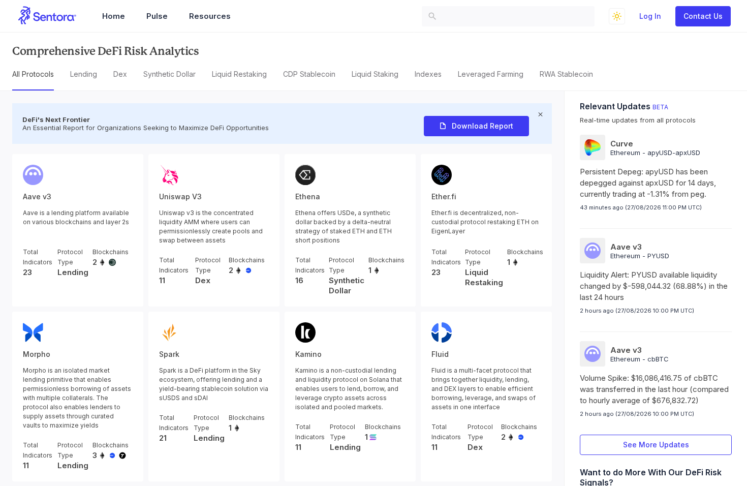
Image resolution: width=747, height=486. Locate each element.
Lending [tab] (83, 74)
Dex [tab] (120, 74)
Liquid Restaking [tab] (239, 74)
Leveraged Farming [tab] (490, 74)
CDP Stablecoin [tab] (309, 74)
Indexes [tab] (428, 74)
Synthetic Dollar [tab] (169, 74)
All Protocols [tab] (33, 74)
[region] (373, 259)
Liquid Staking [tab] (375, 74)
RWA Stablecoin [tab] (566, 74)
